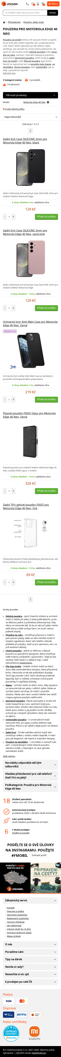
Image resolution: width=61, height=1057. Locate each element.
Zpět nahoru (9, 756)
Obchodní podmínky (17, 914)
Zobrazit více (9, 73)
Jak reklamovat (14, 925)
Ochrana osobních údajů (19, 932)
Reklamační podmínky (18, 918)
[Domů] (3, 22)
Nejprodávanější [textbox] (12, 116)
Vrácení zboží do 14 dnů (19, 929)
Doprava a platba (15, 911)
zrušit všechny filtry (14, 109)
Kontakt (11, 907)
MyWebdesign (39, 1053)
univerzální (41, 67)
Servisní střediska (15, 922)
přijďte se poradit (20, 832)
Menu (55, 3)
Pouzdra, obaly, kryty (33, 22)
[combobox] (29, 117)
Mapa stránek (14, 936)
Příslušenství (14, 22)
